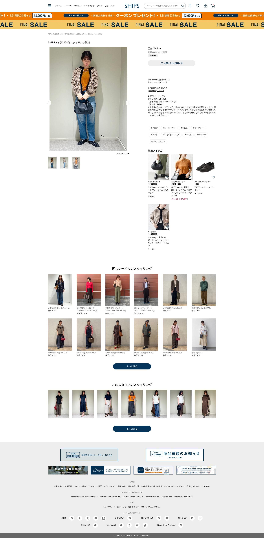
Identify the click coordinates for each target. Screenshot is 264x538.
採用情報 (68, 486)
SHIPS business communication (84, 497)
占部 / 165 (109, 313)
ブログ (100, 6)
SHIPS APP (167, 497)
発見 (112, 6)
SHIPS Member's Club (184, 497)
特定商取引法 (133, 486)
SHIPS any (152, 55)
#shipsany (201, 135)
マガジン (77, 6)
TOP (49, 34)
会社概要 (58, 486)
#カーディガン (169, 128)
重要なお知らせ (193, 486)
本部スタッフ (197, 353)
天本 (150, 48)
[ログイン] (205, 5)
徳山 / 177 (167, 311)
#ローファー (198, 128)
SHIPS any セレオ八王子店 (59, 308)
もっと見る (132, 366)
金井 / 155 (52, 311)
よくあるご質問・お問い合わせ (102, 486)
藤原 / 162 (196, 355)
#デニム (184, 128)
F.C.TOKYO (107, 507)
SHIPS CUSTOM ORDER (111, 497)
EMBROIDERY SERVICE (133, 497)
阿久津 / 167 (82, 313)
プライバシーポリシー (174, 486)
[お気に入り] (197, 5)
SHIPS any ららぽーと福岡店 (157, 52)
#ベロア (154, 128)
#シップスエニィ (158, 142)
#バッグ (154, 135)
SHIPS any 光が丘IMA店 (172, 308)
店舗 (106, 6)
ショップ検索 (80, 486)
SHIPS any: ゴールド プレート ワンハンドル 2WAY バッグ (158, 190)
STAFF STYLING (58, 34)
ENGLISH (206, 486)
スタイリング (89, 6)
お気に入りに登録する (173, 63)
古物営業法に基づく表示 (152, 486)
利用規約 (121, 486)
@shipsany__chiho (156, 91)
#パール (188, 135)
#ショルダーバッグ (171, 135)
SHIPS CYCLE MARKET (151, 507)
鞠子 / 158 (52, 355)
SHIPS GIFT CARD (153, 497)
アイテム (58, 6)
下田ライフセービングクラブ (127, 507)
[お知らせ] (190, 5)
